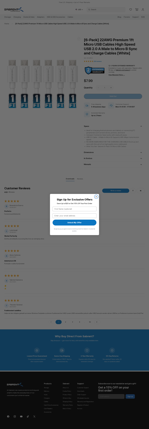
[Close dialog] (96, 197)
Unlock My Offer (74, 222)
